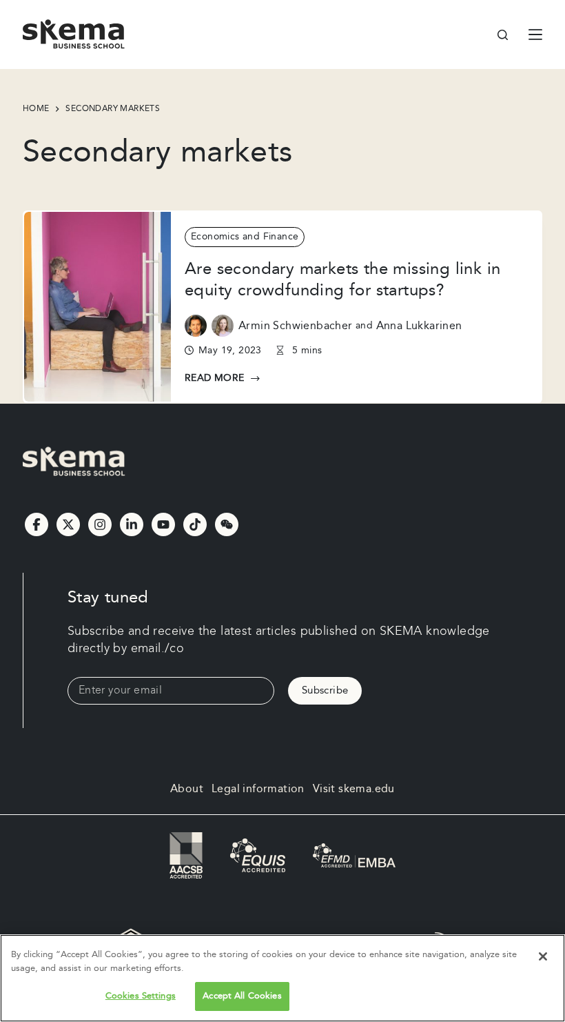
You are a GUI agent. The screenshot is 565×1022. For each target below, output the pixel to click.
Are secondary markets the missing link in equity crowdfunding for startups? (342, 280)
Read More (223, 379)
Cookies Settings (140, 996)
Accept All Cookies (242, 996)
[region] (282, 978)
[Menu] (535, 34)
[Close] (543, 956)
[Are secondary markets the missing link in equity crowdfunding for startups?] (97, 307)
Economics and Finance (244, 236)
